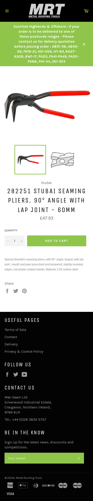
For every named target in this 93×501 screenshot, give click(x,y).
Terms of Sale (15, 329)
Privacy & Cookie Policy (24, 351)
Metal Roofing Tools (29, 477)
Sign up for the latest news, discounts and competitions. (39, 444)
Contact (11, 337)
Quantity (11, 230)
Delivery (11, 344)
